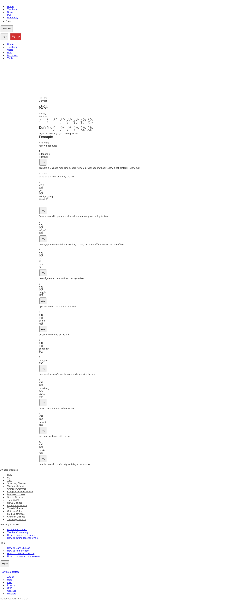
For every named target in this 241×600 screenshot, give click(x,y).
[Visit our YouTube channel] (12, 569)
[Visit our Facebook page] (2, 569)
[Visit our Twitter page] (5, 569)
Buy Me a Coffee (10, 571)
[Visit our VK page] (8, 569)
